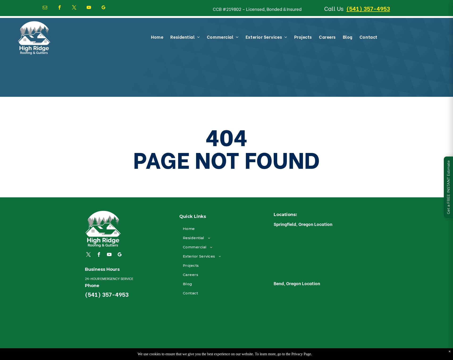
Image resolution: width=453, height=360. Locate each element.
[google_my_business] (103, 8)
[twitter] (74, 8)
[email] (45, 8)
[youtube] (88, 8)
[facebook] (59, 8)
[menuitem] (157, 37)
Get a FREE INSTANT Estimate (448, 187)
